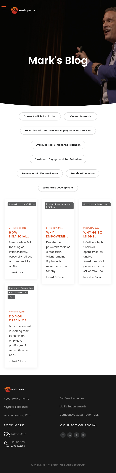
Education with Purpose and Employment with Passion (58, 130)
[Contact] (7, 434)
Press (11, 297)
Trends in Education (83, 173)
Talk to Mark (18, 434)
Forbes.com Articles (18, 292)
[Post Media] (21, 210)
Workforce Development (58, 187)
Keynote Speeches (16, 407)
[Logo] (22, 10)
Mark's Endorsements (73, 406)
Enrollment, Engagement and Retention (58, 159)
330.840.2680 (18, 445)
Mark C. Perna (19, 272)
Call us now (18, 442)
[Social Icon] (63, 435)
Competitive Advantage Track (79, 415)
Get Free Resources (72, 398)
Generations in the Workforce (39, 173)
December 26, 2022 (17, 228)
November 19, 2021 (17, 311)
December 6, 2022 (91, 228)
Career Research (80, 116)
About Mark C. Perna (16, 398)
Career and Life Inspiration (40, 116)
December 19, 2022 (54, 228)
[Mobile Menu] (4, 8)
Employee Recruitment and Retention (58, 145)
